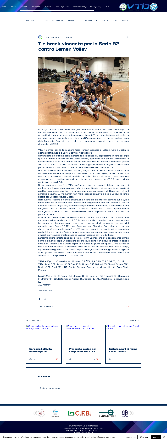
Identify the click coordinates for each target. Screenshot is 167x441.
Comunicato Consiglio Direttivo (51, 20)
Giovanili (105, 20)
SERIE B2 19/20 (46, 290)
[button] (13, 7)
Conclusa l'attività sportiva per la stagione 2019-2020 (42, 350)
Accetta (156, 437)
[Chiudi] (164, 437)
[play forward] (131, 413)
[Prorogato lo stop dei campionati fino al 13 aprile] (83, 335)
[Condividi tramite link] (45, 299)
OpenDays (72, 20)
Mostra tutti (135, 320)
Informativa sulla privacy (106, 437)
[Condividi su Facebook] (39, 299)
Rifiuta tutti (143, 437)
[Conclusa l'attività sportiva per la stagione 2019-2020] (43, 335)
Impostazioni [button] (130, 437)
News (115, 20)
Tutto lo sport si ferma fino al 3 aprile (123, 350)
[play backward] (35, 413)
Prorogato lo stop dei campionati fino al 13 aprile (82, 350)
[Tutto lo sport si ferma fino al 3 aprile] (123, 335)
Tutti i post (30, 20)
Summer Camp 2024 (88, 20)
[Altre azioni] (127, 37)
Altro (124, 20)
